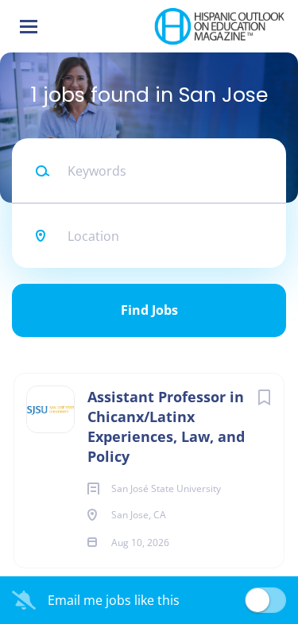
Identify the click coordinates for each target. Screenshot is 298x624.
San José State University (172, 346)
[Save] (264, 397)
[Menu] (28, 26)
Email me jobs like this (114, 600)
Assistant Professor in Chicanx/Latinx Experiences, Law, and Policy (166, 426)
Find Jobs (149, 310)
